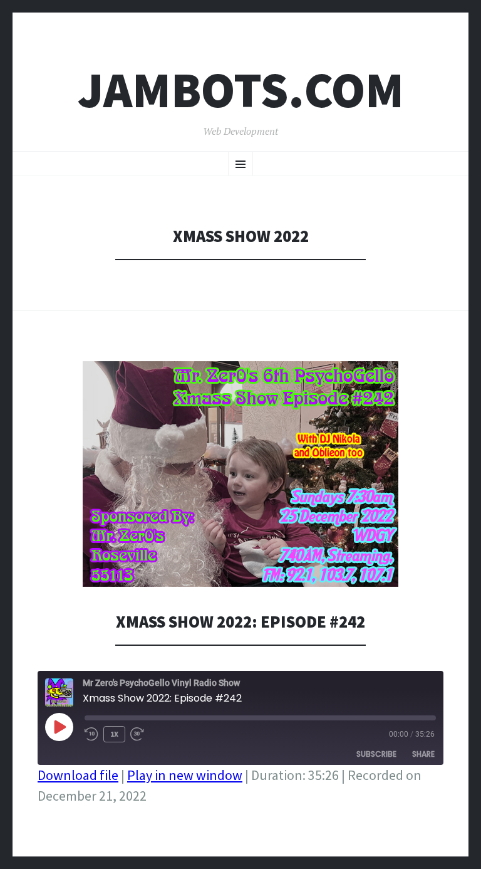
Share (423, 754)
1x (114, 734)
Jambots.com (241, 90)
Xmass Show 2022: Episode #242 (240, 621)
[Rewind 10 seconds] (91, 734)
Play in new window (184, 775)
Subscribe (376, 754)
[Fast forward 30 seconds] (142, 734)
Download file (78, 775)
